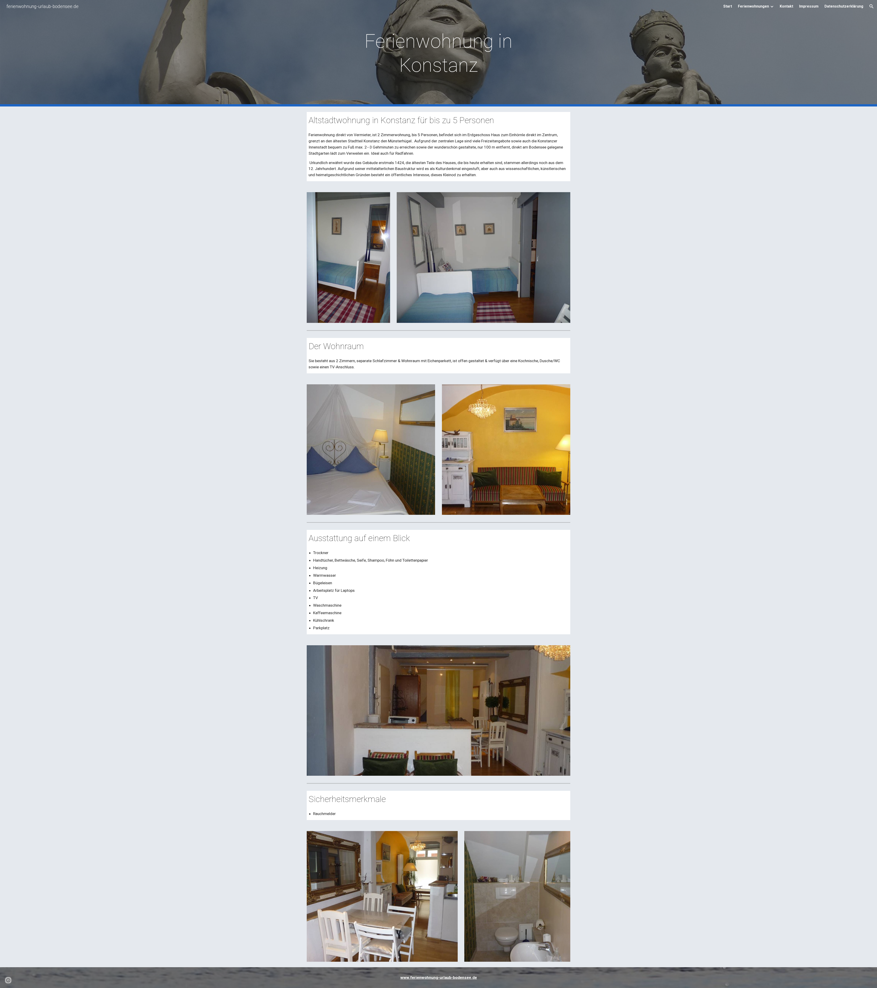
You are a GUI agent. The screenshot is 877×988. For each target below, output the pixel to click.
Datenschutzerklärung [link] (843, 6)
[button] (871, 6)
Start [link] (727, 6)
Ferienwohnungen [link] (753, 6)
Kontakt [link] (786, 6)
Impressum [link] (809, 6)
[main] (438, 53)
